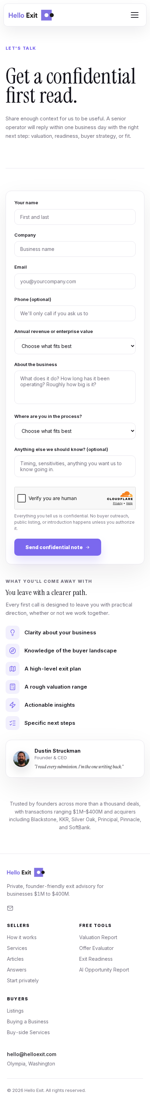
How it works (22, 937)
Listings (15, 1011)
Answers (17, 970)
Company (25, 235)
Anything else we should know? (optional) (61, 449)
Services (17, 948)
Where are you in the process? (48, 416)
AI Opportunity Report (104, 970)
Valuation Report (98, 937)
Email (20, 267)
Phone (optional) (32, 299)
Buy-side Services (28, 1032)
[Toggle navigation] (134, 15)
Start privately (23, 980)
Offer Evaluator (96, 948)
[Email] (10, 908)
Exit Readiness (96, 959)
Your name (26, 202)
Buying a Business (27, 1021)
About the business (35, 364)
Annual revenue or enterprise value (53, 331)
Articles (15, 959)
